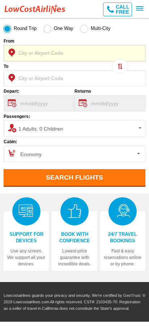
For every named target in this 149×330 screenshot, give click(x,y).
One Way (63, 28)
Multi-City (101, 28)
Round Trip (25, 28)
